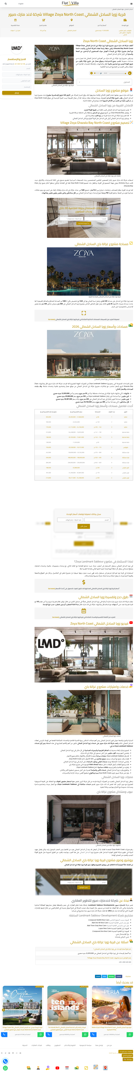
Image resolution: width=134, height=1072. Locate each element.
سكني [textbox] (80, 536)
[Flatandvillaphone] (5, 1061)
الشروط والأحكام (70, 1045)
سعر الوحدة (110, 533)
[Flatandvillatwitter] (5, 1053)
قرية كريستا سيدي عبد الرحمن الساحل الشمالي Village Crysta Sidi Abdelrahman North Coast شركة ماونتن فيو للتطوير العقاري (22, 1028)
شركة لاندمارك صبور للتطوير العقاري (94, 900)
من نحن (109, 1045)
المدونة (24, 1045)
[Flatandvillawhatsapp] (5, 1068)
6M (43, 523)
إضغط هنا (51, 319)
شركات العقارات (36, 1045)
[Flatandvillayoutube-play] (9, 1053)
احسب (84, 543)
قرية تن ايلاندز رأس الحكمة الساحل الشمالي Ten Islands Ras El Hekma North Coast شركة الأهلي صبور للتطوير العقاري (67, 1028)
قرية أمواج (92, 118)
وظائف (48, 1045)
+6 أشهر (115, 523)
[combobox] (68, 537)
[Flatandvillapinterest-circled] (2, 1053)
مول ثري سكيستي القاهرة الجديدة (118, 925)
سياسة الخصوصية (85, 1045)
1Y (37, 523)
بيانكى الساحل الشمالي (80, 118)
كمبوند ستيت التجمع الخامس (119, 920)
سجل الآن (83, 526)
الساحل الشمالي (128, 9)
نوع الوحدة (79, 533)
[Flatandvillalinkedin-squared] (13, 1053)
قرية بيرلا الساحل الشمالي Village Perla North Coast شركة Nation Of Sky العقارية (111, 1028)
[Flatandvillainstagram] (16, 1053)
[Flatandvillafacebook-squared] (20, 1053)
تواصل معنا (99, 1045)
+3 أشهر (124, 523)
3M (48, 523)
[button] (131, 3)
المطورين (57, 1045)
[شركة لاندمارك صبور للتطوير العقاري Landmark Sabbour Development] (17, 53)
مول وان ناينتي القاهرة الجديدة (119, 922)
